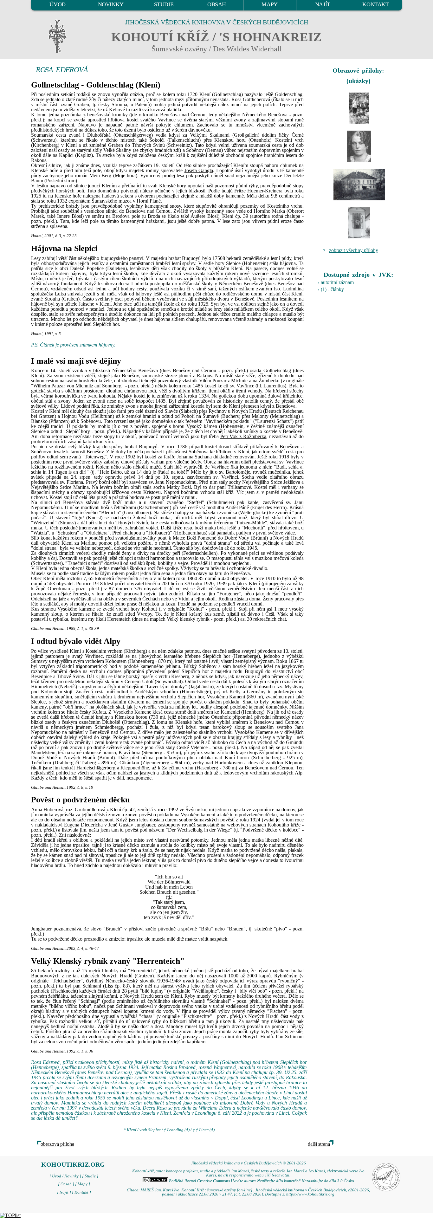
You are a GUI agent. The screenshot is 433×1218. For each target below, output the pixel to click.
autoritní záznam (337, 282)
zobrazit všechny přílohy (353, 250)
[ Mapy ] (82, 1184)
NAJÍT (322, 4)
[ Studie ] (90, 1176)
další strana (319, 1144)
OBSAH (216, 4)
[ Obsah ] (66, 1184)
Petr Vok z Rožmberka (243, 436)
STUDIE (164, 4)
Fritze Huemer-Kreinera (258, 190)
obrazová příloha (57, 1144)
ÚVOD (57, 4)
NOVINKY (111, 4)
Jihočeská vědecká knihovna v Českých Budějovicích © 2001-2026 (248, 1163)
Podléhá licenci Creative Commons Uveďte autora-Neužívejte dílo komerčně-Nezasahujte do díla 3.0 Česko (261, 1181)
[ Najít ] (64, 1192)
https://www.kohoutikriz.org (310, 1194)
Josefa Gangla (198, 170)
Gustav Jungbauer (137, 824)
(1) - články (332, 289)
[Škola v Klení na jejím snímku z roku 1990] (359, 184)
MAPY (269, 4)
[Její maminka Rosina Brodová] (359, 146)
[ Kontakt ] (81, 1192)
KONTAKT (375, 4)
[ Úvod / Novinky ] (65, 1176)
